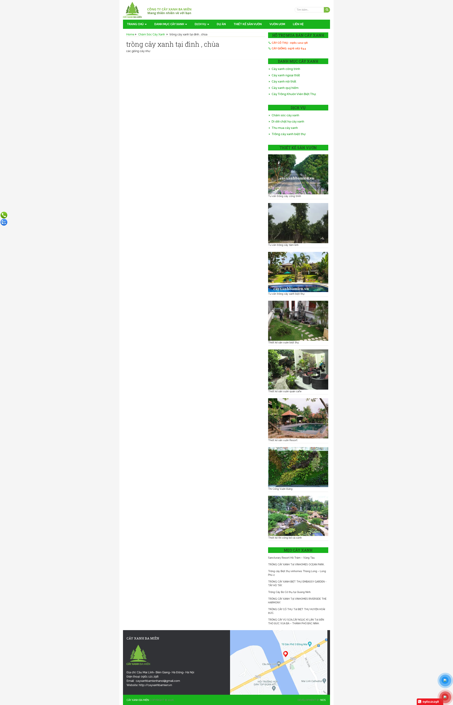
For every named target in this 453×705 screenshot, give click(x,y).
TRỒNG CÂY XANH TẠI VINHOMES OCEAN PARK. (296, 564)
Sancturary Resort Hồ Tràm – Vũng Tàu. (291, 557)
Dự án (221, 24)
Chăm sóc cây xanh (285, 115)
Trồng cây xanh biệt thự (288, 134)
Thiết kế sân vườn (248, 24)
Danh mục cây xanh (169, 24)
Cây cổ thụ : (290, 42)
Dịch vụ (200, 24)
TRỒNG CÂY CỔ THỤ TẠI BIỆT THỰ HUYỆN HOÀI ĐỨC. (296, 611)
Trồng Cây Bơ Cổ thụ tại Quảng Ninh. (289, 592)
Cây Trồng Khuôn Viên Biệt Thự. (294, 94)
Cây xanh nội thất (284, 81)
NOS (323, 700)
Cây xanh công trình (286, 69)
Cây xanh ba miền (138, 700)
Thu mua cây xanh (285, 128)
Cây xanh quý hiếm (285, 88)
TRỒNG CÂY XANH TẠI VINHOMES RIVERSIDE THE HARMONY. (297, 600)
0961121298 (431, 701)
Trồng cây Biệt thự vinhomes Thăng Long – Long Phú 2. (297, 573)
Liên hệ (298, 24)
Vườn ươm (277, 24)
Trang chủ (135, 24)
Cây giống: (289, 48)
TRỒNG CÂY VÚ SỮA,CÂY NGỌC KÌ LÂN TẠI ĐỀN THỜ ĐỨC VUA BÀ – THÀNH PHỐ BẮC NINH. (296, 621)
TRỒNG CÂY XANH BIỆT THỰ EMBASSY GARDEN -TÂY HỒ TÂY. (297, 583)
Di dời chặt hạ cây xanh (288, 121)
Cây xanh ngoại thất (286, 75)
